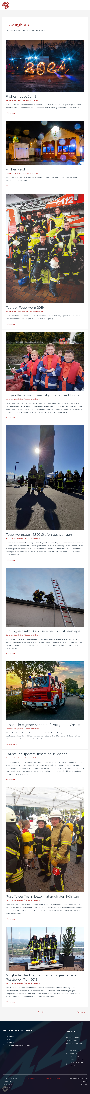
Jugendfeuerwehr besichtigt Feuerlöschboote (42, 395)
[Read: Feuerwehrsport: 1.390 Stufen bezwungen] (45, 478)
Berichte (9, 399)
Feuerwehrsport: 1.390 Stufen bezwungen (39, 535)
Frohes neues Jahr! (21, 96)
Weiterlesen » (11, 113)
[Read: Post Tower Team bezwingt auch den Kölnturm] (45, 839)
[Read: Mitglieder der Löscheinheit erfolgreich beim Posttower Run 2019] (45, 949)
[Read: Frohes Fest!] (45, 143)
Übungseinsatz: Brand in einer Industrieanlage (43, 631)
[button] (5, 1089)
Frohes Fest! (15, 169)
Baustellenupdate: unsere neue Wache (37, 754)
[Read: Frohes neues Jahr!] (45, 66)
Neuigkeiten (11, 100)
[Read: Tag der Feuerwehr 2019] (45, 248)
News (19, 100)
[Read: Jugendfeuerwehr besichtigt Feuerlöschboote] (45, 361)
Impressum (31, 1078)
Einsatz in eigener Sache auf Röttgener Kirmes (43, 725)
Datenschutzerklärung (54, 1078)
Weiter (81, 1012)
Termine (25, 311)
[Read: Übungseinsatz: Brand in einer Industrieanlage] (45, 597)
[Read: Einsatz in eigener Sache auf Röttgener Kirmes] (45, 691)
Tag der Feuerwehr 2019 (25, 308)
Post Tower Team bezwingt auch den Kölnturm (44, 896)
